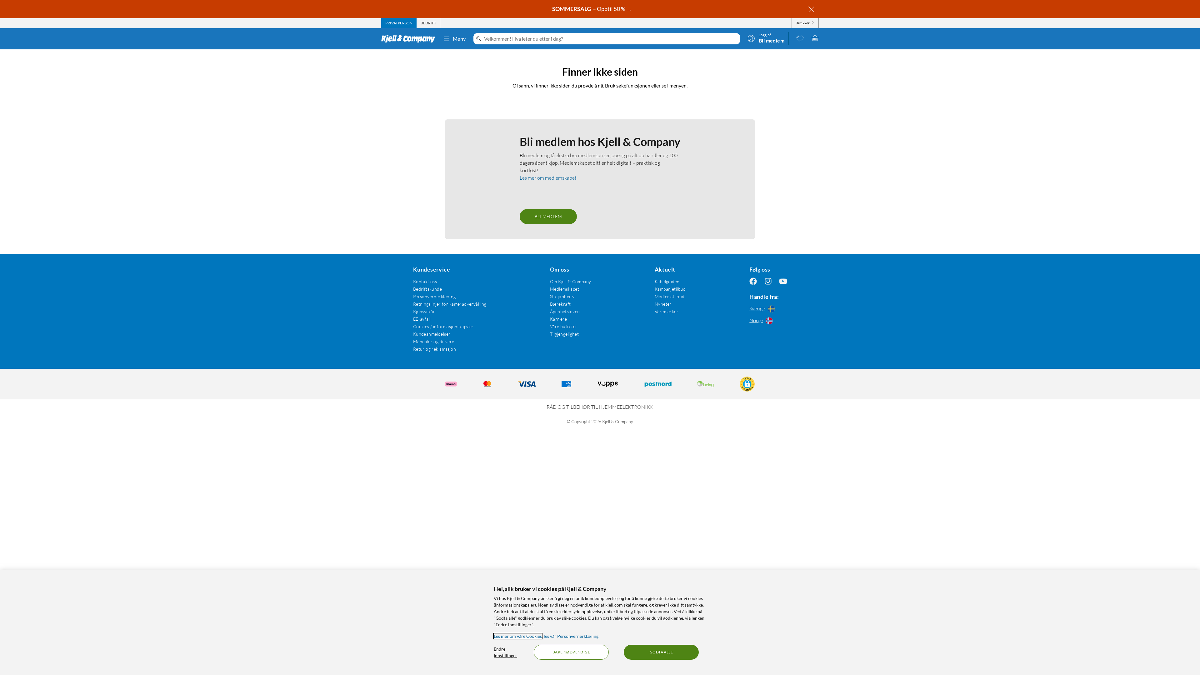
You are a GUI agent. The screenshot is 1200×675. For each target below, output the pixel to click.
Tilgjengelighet (564, 334)
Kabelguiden (667, 281)
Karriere (558, 319)
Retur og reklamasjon (434, 349)
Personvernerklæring (434, 296)
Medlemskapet (564, 289)
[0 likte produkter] (800, 38)
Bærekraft (560, 304)
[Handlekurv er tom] (815, 38)
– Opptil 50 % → (592, 8)
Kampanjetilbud (670, 289)
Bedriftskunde (427, 289)
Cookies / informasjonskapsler (443, 326)
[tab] (399, 23)
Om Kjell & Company (570, 281)
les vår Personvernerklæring (571, 636)
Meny (459, 39)
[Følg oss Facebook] (753, 281)
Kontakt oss (425, 281)
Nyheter (663, 304)
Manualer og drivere (433, 341)
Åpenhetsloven (565, 311)
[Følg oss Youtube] (783, 281)
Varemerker (666, 311)
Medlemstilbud (669, 296)
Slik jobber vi (563, 296)
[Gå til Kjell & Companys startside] (410, 38)
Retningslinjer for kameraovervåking (450, 304)
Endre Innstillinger (505, 652)
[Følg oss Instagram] (768, 281)
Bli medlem (548, 216)
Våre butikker (563, 326)
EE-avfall (422, 319)
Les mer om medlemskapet (548, 178)
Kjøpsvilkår (424, 311)
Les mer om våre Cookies (518, 636)
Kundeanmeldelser (432, 334)
